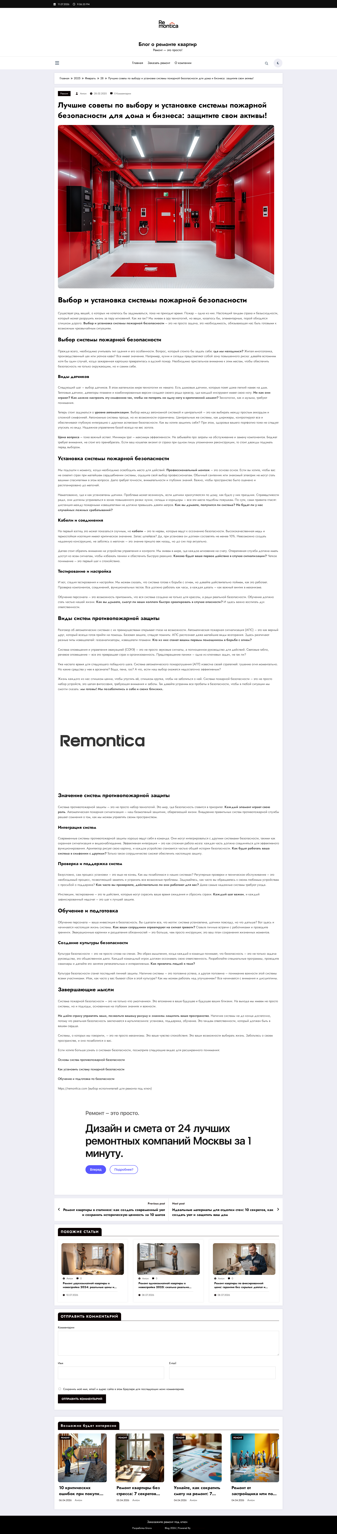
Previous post (156, 1203)
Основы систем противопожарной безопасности (91, 1059)
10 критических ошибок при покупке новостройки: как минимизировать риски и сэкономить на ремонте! (82, 1491)
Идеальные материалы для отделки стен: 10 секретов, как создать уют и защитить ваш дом (222, 1212)
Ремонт (64, 93)
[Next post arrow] (278, 1209)
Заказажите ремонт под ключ (167, 1522)
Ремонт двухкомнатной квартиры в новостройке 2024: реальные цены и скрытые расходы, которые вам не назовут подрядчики (88, 1285)
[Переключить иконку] (57, 63)
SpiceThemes (198, 1528)
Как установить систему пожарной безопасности (91, 1069)
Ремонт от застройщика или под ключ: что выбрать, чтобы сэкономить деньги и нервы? (254, 1491)
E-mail (172, 1363)
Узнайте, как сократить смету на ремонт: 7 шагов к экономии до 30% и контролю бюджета (197, 1491)
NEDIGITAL (158, 1528)
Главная (137, 63)
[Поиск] (266, 63)
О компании (183, 63)
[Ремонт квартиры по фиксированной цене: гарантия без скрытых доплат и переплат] (244, 1259)
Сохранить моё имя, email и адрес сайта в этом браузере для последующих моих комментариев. (123, 1389)
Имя (60, 1363)
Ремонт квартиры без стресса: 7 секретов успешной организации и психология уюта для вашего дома (138, 1491)
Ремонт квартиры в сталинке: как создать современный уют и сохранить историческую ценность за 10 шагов (114, 1212)
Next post (178, 1203)
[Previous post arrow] (59, 1209)
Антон (83, 93)
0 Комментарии (122, 93)
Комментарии (66, 1327)
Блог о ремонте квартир (167, 44)
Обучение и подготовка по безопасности (86, 1078)
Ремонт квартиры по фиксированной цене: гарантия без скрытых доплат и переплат (239, 1285)
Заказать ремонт (159, 63)
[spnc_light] (278, 63)
